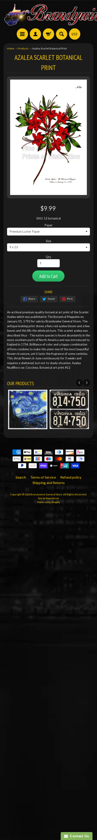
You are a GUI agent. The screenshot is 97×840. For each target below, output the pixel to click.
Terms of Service (43, 477)
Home (10, 48)
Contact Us (78, 836)
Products (23, 48)
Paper (48, 225)
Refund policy (70, 477)
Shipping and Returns (48, 482)
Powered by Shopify (48, 502)
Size (48, 241)
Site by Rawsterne (48, 498)
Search (21, 477)
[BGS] (22, 34)
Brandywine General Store (46, 494)
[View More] (27, 427)
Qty (48, 257)
